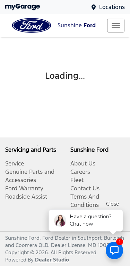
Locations (112, 7)
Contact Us (84, 188)
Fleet (77, 180)
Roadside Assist (26, 196)
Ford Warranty (24, 188)
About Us (82, 163)
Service (14, 163)
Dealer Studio (52, 259)
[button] (115, 25)
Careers (80, 171)
